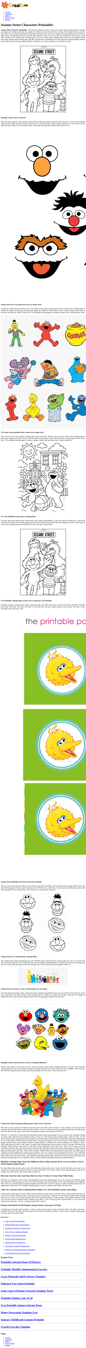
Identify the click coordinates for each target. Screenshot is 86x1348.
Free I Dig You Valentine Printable (16, 1232)
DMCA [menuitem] (7, 16)
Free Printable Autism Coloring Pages (21, 1305)
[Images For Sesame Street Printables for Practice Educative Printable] (43, 745)
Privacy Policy (10, 1343)
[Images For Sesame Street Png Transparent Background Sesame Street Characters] (43, 1096)
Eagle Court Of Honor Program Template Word (27, 1290)
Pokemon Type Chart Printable (18, 1283)
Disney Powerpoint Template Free (19, 1312)
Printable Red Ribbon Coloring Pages (17, 1228)
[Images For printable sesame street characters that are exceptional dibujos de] (43, 1029)
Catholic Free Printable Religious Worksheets (20, 1250)
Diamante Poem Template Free (15, 1242)
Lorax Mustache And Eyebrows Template (23, 1276)
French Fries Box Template (15, 1326)
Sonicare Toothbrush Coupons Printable (22, 1319)
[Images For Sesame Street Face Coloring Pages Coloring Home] (43, 923)
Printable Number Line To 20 (17, 1298)
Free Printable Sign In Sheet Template (17, 1253)
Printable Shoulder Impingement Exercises (24, 1269)
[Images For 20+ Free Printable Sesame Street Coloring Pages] (43, 478)
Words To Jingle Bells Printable (15, 1235)
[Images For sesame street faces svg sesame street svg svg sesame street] (43, 214)
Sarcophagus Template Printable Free (17, 1246)
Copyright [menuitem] (8, 14)
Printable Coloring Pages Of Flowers (21, 1262)
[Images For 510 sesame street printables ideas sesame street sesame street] (43, 372)
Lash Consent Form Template (15, 1221)
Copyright (8, 1340)
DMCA (7, 1341)
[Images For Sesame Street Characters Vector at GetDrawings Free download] (43, 976)
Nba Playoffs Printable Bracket (15, 1239)
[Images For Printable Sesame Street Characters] (43, 79)
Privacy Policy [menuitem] (10, 18)
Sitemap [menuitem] (7, 20)
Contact (7, 1338)
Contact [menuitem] (7, 12)
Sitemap (7, 1345)
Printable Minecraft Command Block (17, 1225)
